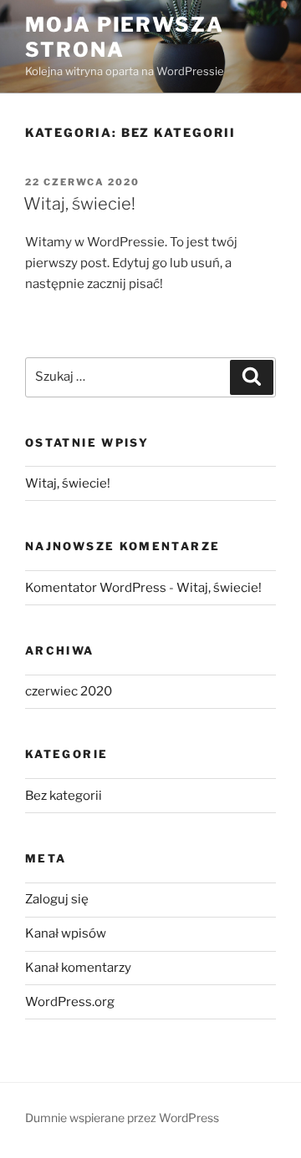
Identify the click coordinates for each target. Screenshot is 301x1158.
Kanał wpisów (65, 933)
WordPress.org (70, 1001)
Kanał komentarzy (78, 967)
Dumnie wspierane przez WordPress (122, 1117)
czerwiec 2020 (68, 691)
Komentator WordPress (95, 587)
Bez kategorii (63, 795)
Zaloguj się (57, 899)
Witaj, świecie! (79, 204)
